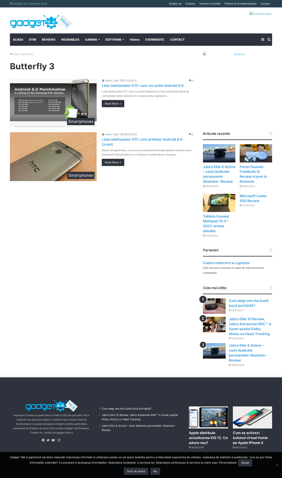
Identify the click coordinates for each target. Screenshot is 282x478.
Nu (155, 471)
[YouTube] (54, 440)
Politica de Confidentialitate (241, 3)
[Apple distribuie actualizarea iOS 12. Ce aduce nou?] (208, 417)
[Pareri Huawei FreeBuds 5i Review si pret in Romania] (256, 153)
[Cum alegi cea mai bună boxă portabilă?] (214, 306)
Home (16, 54)
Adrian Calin (112, 80)
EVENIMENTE (154, 39)
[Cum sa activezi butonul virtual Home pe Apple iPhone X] (252, 417)
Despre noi (175, 3)
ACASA (18, 39)
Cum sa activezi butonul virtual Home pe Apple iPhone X (250, 438)
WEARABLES (70, 39)
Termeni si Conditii (209, 3)
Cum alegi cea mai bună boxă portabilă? (126, 408)
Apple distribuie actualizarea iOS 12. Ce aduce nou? (208, 438)
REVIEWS (48, 39)
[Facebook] (44, 440)
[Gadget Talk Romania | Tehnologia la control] (41, 20)
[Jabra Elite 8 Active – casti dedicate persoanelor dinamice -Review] (219, 153)
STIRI (32, 39)
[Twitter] (49, 440)
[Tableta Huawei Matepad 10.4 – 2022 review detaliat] (219, 203)
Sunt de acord (136, 471)
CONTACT (177, 39)
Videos (135, 39)
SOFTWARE (113, 39)
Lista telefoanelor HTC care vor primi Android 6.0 (143, 86)
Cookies (190, 3)
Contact (265, 3)
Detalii (245, 462)
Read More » (113, 103)
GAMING (91, 39)
